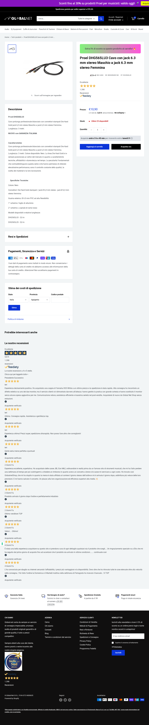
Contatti (48, 630)
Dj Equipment (16, 29)
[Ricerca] (101, 18)
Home (7, 37)
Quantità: (83, 129)
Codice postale (57, 294)
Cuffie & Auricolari (30, 29)
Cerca (47, 622)
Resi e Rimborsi (86, 630)
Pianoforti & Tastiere (47, 29)
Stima (14, 308)
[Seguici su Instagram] (69, 700)
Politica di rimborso (16, 319)
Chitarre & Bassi (62, 29)
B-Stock (134, 29)
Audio (7, 29)
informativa (118, 647)
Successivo (19, 378)
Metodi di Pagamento (88, 626)
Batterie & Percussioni (79, 29)
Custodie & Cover (117, 29)
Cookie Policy (85, 645)
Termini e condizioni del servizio (58, 637)
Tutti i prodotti (16, 37)
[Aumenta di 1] (103, 129)
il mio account (115, 20)
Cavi (127, 29)
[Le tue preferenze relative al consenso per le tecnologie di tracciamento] (2, 544)
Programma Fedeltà (88, 648)
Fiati (91, 29)
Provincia (33, 294)
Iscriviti (118, 653)
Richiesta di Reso (87, 633)
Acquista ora (122, 3)
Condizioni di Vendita (88, 622)
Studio (106, 29)
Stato (10, 294)
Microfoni (98, 29)
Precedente (9, 378)
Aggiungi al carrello (94, 147)
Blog (47, 633)
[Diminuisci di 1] (91, 129)
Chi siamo (49, 626)
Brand (141, 29)
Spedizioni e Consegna (89, 637)
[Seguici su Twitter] (65, 700)
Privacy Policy (85, 641)
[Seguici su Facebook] (60, 700)
